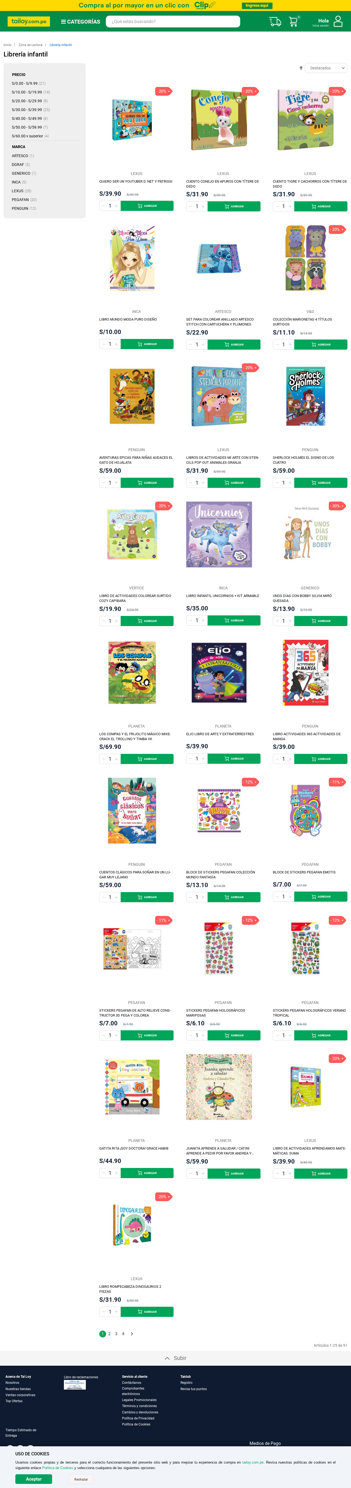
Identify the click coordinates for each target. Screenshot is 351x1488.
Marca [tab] (18, 147)
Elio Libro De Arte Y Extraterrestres (220, 734)
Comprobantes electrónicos (133, 1391)
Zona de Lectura (31, 45)
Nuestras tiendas (18, 1389)
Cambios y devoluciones (140, 1412)
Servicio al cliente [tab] (134, 1377)
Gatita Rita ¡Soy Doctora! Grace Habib (133, 1148)
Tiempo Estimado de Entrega (20, 1433)
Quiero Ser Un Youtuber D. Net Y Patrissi (135, 181)
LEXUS (23, 191)
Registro (186, 1383)
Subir (180, 1358)
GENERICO (26, 173)
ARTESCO (25, 156)
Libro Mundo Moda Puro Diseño (128, 319)
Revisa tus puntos (193, 1389)
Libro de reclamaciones (81, 1377)
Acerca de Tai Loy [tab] (18, 1377)
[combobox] (173, 21)
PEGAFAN (26, 199)
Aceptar (34, 1479)
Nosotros (12, 1383)
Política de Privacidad (138, 1418)
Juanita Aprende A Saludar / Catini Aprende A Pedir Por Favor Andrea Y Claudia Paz (218, 1153)
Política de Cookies (136, 1424)
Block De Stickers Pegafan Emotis (304, 872)
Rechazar (81, 1479)
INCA (21, 182)
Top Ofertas (13, 1401)
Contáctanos (131, 1383)
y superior (32, 136)
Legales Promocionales (139, 1400)
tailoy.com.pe (253, 1462)
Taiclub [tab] (185, 1377)
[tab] (28, 1436)
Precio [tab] (19, 74)
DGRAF (22, 164)
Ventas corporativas (20, 1395)
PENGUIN (26, 208)
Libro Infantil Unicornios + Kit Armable (222, 596)
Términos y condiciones (139, 1406)
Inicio (8, 45)
